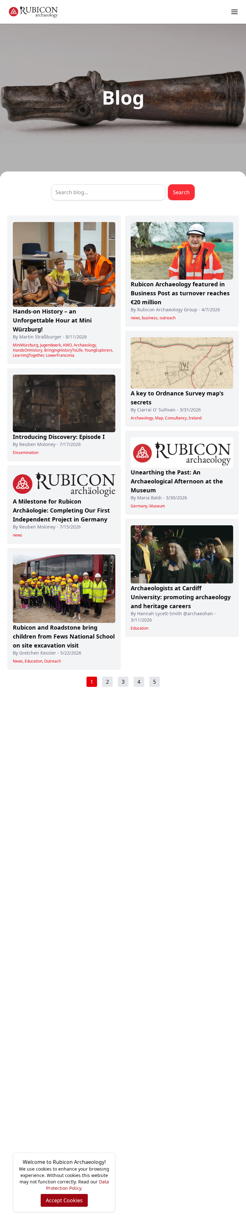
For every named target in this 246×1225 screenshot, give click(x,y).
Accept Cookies (64, 1200)
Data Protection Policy (77, 1185)
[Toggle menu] (234, 12)
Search (181, 192)
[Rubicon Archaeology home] (33, 12)
